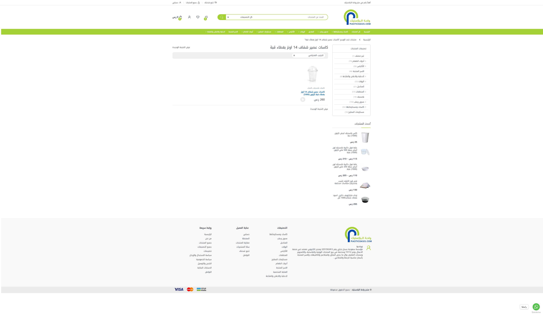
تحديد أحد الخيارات (303, 99)
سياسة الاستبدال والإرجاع (201, 255)
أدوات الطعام (248, 31)
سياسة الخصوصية (204, 259)
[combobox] (291, 17)
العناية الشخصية (280, 272)
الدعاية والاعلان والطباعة (216, 31)
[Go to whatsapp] (536, 306)
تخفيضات (208, 251)
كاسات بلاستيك (319, 88)
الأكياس (292, 31)
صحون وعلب (323, 31)
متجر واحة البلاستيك (360, 290)
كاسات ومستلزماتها (341, 31)
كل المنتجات (356, 31)
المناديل (311, 31)
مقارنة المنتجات (242, 243)
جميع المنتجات (191, 2)
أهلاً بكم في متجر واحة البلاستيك (357, 2)
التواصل (246, 255)
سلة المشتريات (242, 247)
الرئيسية (367, 31)
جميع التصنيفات (205, 247)
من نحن (208, 238)
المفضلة (245, 238)
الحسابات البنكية (204, 268)
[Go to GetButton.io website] (536, 312)
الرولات (302, 31)
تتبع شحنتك (209, 2)
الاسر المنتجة (233, 31)
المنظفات (280, 31)
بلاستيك (359, 97)
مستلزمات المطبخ (264, 31)
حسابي (175, 2)
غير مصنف (358, 56)
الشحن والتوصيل (205, 263)
